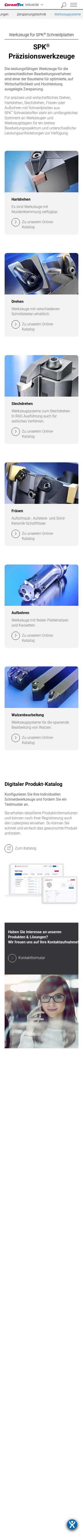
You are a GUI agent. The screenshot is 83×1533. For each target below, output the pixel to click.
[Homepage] (15, 4)
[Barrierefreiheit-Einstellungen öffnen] (72, 1524)
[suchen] (63, 5)
